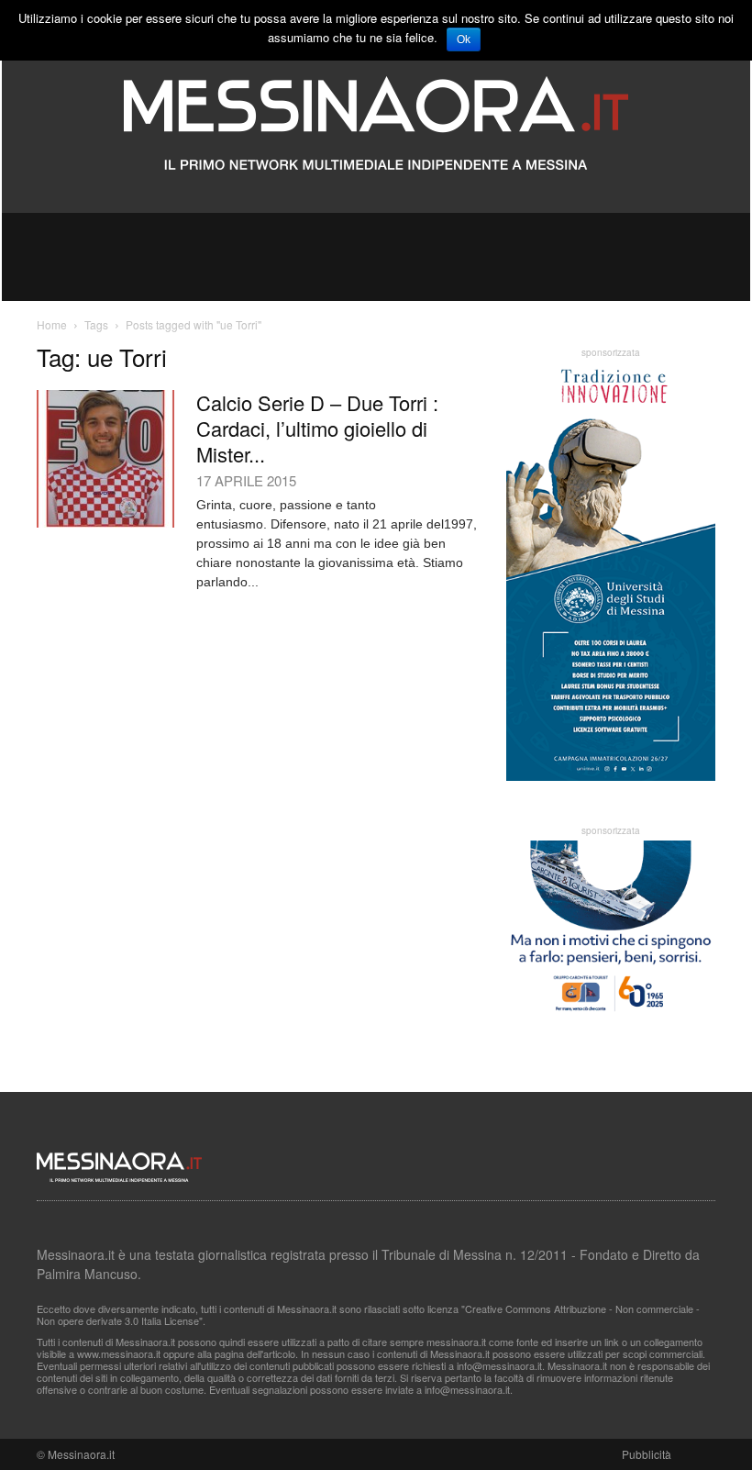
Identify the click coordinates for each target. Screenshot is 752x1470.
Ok (463, 39)
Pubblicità (646, 1454)
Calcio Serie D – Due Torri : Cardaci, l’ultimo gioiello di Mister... (317, 428)
